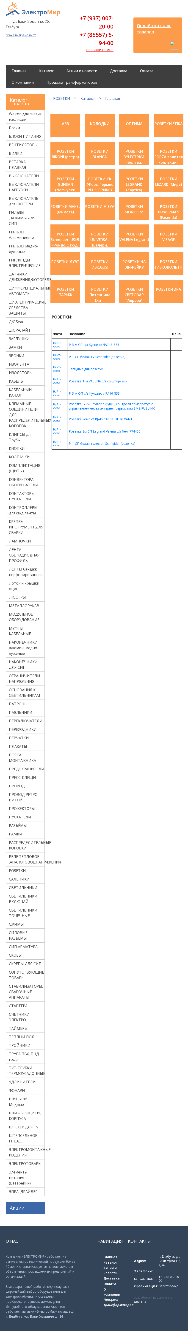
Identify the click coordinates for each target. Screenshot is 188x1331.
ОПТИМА (134, 123)
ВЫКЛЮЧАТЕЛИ (24, 175)
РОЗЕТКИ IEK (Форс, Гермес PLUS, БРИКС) (100, 184)
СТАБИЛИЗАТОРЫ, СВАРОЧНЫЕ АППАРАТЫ (26, 992)
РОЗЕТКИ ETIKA (169, 123)
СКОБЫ (15, 955)
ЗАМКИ (15, 347)
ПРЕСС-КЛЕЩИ (22, 777)
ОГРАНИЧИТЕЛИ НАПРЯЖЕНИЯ (24, 678)
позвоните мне (99, 49)
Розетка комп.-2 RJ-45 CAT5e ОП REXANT (101, 419)
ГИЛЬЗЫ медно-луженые (23, 249)
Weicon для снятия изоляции (25, 116)
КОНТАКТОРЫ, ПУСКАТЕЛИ (22, 496)
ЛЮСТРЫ (17, 597)
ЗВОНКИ (16, 355)
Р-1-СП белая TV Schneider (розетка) (97, 357)
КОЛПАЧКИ (19, 456)
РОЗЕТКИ (17, 870)
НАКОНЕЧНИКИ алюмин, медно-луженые (24, 648)
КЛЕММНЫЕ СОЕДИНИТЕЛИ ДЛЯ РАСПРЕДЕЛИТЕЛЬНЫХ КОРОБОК (27, 414)
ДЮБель (16, 321)
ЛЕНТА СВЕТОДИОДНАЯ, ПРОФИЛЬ (25, 555)
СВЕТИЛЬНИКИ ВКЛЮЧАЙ (23, 899)
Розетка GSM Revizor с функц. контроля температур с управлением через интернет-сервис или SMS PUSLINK (112, 406)
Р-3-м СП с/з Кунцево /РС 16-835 (94, 344)
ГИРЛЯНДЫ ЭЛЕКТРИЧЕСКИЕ (25, 263)
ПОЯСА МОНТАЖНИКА (22, 757)
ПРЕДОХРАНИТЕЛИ (26, 769)
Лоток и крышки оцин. (24, 586)
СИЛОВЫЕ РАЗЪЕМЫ (18, 935)
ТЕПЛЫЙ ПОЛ (21, 1036)
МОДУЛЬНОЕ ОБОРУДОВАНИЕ (24, 617)
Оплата (146, 70)
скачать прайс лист (21, 35)
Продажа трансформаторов (72, 82)
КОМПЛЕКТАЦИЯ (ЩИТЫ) (24, 468)
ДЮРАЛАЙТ (20, 330)
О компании (23, 82)
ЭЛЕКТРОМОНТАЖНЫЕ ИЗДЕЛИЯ (27, 1152)
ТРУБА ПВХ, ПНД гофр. (24, 1056)
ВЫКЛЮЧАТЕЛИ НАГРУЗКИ (24, 187)
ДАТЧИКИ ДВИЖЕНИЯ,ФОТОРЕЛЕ (27, 277)
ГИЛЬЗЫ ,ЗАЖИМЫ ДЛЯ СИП (22, 218)
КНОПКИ (17, 448)
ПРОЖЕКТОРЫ (22, 808)
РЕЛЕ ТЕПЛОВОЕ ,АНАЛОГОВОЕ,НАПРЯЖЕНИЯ (27, 859)
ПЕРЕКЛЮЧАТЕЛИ (25, 720)
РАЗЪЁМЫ (18, 825)
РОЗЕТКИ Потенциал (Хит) (99, 295)
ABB (65, 123)
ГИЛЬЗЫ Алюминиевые (22, 234)
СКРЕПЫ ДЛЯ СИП (25, 963)
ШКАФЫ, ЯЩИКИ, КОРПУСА (25, 1115)
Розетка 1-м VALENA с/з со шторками (98, 381)
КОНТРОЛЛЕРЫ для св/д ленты (23, 510)
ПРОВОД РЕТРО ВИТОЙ (23, 797)
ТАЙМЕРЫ (18, 1028)
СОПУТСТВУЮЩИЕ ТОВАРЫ (26, 975)
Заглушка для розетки (86, 369)
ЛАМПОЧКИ (20, 541)
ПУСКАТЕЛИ (20, 817)
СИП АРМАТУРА (23, 946)
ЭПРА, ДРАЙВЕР (23, 1191)
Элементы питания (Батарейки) (20, 1178)
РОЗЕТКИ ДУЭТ (65, 261)
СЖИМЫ (16, 924)
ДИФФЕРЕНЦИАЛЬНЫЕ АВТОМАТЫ (27, 291)
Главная (19, 70)
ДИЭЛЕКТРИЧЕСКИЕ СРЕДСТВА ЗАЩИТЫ (27, 308)
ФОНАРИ (17, 1090)
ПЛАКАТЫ (18, 746)
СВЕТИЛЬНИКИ (23, 887)
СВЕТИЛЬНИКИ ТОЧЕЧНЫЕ (23, 913)
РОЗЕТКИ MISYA (99, 206)
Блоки (14, 127)
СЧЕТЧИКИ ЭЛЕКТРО (19, 1017)
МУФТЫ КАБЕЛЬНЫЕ (20, 631)
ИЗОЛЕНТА (19, 364)
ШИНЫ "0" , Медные (19, 1101)
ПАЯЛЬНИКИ (20, 712)
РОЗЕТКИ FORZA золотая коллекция (169, 157)
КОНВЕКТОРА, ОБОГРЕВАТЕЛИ (23, 482)
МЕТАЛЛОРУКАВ (24, 605)
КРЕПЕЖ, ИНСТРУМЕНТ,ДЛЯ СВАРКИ (26, 527)
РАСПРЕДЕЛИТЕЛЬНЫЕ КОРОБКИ (27, 845)
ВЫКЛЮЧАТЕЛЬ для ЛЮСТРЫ (23, 201)
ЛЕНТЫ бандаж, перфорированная (25, 572)
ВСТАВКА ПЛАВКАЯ (17, 164)
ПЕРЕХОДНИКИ (23, 729)
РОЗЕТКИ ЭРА (168, 289)
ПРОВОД (17, 786)
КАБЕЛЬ (16, 381)
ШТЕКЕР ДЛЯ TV (24, 1127)
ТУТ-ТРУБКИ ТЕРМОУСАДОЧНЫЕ (27, 1070)
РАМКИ (15, 834)
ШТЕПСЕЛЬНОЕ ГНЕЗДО (23, 1138)
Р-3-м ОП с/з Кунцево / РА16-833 (94, 393)
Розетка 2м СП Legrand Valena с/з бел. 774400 (104, 431)
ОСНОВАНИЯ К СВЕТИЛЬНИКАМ (24, 692)
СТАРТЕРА (18, 1005)
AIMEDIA (140, 1302)
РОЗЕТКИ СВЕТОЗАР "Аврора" (134, 295)
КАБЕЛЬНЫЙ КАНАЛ (20, 392)
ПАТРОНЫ (18, 703)
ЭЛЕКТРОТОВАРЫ (25, 1163)
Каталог (46, 70)
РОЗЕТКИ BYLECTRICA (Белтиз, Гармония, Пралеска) (134, 162)
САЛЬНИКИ (19, 879)
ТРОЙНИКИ (19, 1045)
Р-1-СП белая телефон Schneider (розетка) (102, 443)
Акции (17, 1208)
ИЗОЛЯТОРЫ (21, 372)
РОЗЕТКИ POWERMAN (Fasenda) (168, 212)
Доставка (118, 70)
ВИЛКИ (15, 153)
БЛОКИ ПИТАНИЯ (25, 136)
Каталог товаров (19, 102)
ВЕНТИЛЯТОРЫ (23, 144)
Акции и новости (81, 70)
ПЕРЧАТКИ (19, 737)
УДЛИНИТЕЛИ (22, 1081)
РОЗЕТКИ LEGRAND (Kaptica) (134, 184)
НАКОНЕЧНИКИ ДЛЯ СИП (23, 664)
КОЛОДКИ (99, 123)
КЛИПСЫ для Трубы (20, 437)
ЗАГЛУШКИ (19, 338)
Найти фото (57, 344)
